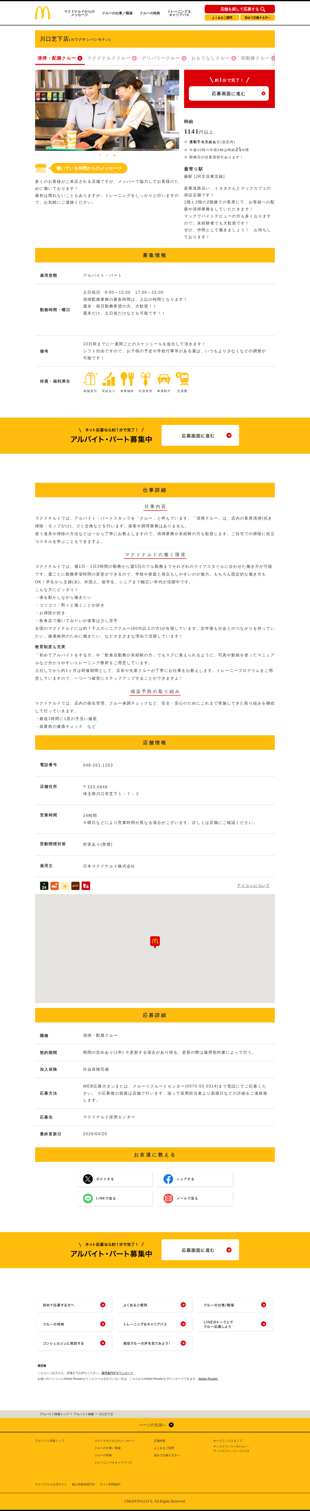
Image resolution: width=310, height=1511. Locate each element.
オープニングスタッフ (227, 1440)
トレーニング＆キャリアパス (179, 13)
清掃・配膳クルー (57, 58)
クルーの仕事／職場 (117, 13)
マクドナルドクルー (109, 58)
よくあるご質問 (222, 17)
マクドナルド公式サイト (51, 1484)
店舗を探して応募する (239, 9)
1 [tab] (100, 155)
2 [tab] (107, 155)
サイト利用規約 (110, 1484)
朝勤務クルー (255, 58)
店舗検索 (159, 1440)
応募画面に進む (229, 93)
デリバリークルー (161, 58)
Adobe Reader (208, 1379)
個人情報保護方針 (83, 1484)
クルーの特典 (150, 13)
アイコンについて (253, 885)
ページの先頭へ (152, 1425)
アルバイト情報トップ (49, 1440)
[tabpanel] (107, 110)
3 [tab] (114, 155)
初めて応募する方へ (258, 17)
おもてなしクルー (210, 58)
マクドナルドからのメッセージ (79, 13)
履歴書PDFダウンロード (117, 1373)
